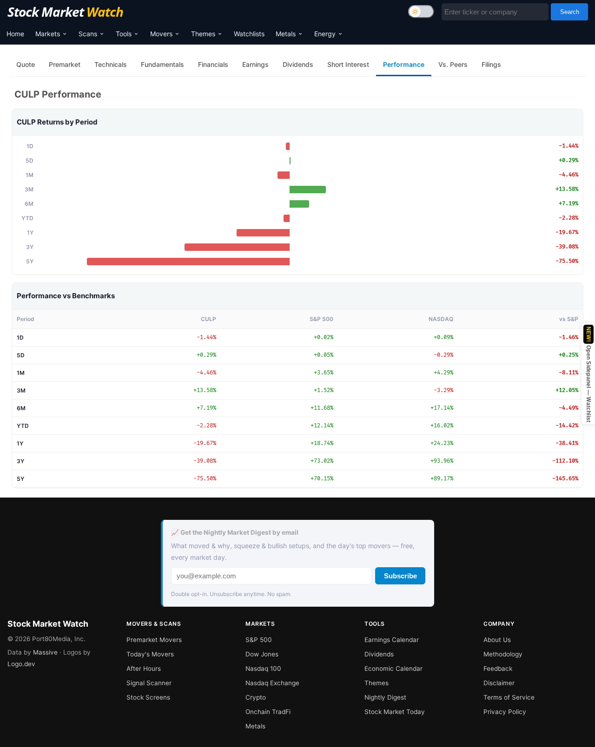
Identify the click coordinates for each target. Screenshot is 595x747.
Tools (124, 34)
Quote (25, 64)
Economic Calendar (393, 668)
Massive (45, 652)
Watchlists (249, 34)
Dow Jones (261, 654)
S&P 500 (258, 639)
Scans (88, 34)
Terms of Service (509, 697)
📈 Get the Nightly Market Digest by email (234, 532)
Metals (286, 34)
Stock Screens (148, 697)
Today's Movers (150, 654)
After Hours (143, 668)
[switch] (421, 11)
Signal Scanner (149, 683)
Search (569, 11)
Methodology (502, 654)
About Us (497, 639)
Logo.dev (21, 664)
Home (15, 34)
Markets (47, 34)
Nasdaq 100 (263, 668)
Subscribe (400, 576)
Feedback (497, 668)
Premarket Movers (154, 639)
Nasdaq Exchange (272, 683)
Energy (325, 34)
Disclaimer (499, 683)
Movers (161, 34)
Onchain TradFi (268, 711)
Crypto (255, 697)
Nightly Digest (385, 697)
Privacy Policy (504, 711)
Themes (203, 34)
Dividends (379, 654)
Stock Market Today (394, 711)
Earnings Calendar (391, 639)
